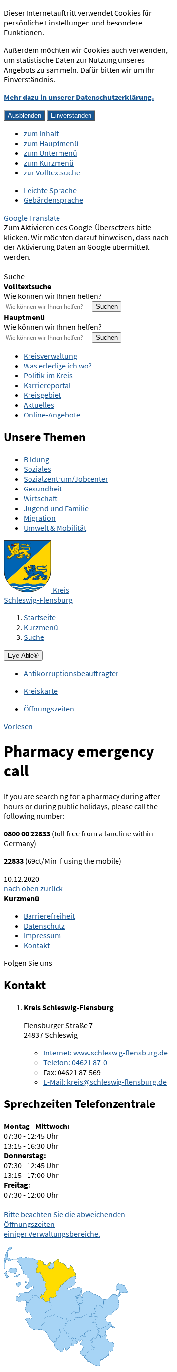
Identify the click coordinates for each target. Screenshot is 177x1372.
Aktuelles (39, 405)
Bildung (36, 459)
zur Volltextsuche (52, 172)
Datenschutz (44, 926)
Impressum (42, 935)
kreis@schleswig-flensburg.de (105, 1082)
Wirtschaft (41, 498)
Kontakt (37, 945)
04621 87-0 (75, 1062)
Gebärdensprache (53, 200)
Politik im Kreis (48, 375)
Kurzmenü (41, 627)
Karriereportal (47, 385)
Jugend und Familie (56, 508)
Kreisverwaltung (50, 356)
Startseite (40, 617)
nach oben (21, 888)
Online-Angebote (52, 414)
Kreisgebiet (42, 395)
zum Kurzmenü (49, 163)
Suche (34, 637)
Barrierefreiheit (49, 916)
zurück (51, 888)
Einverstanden (71, 115)
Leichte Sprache (50, 190)
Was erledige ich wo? (58, 365)
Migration (40, 518)
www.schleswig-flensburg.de (105, 1052)
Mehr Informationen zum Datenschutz (66, 266)
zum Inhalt (41, 133)
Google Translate (32, 217)
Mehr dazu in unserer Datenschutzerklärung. (79, 97)
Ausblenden (24, 115)
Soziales (37, 469)
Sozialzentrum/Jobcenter (66, 479)
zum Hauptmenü (51, 143)
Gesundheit (43, 488)
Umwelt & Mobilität (55, 528)
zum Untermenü (50, 153)
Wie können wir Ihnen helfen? (53, 296)
